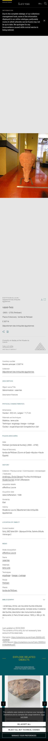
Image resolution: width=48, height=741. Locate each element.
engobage (6, 575)
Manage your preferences (24, 736)
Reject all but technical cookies (24, 730)
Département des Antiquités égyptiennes (18, 372)
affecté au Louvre (9, 553)
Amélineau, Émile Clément (12, 477)
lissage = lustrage (19, 575)
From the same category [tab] (24, 669)
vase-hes (5, 560)
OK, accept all (24, 724)
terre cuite (6, 568)
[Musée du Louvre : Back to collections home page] (24, 4)
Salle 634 (7, 346)
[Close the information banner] (44, 20)
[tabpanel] (24, 703)
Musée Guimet (8, 480)
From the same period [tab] (24, 667)
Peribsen (5, 583)
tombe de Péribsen (9, 590)
